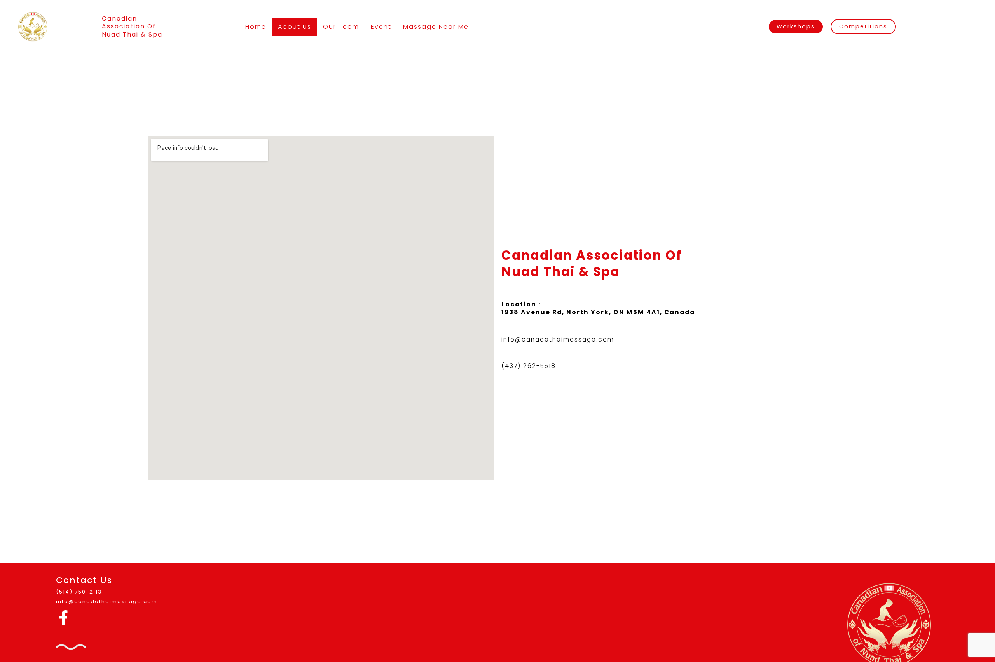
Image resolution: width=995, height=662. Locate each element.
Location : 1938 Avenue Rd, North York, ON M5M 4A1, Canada (598, 308)
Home (255, 26)
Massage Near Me (436, 26)
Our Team (341, 26)
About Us (294, 26)
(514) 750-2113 (79, 591)
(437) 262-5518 (528, 366)
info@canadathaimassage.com (557, 339)
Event (381, 26)
